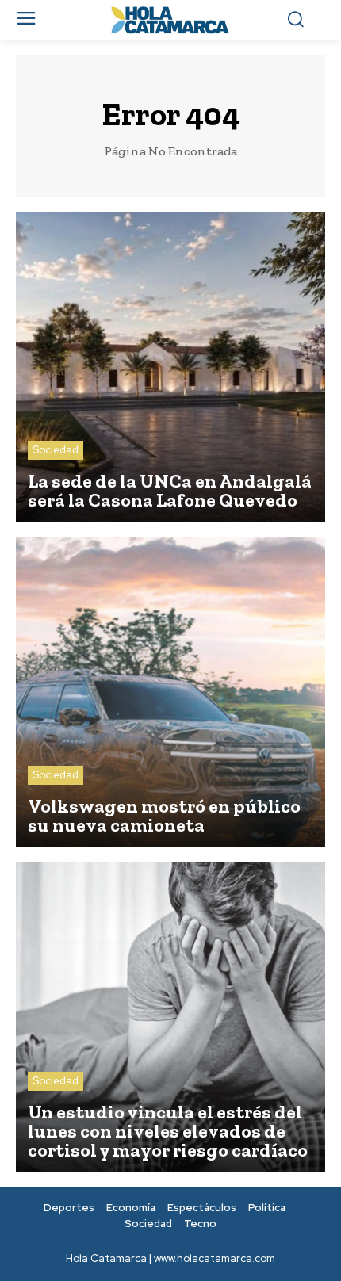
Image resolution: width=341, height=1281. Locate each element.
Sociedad (56, 450)
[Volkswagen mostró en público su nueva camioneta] (170, 692)
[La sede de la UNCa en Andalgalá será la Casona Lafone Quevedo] (170, 367)
